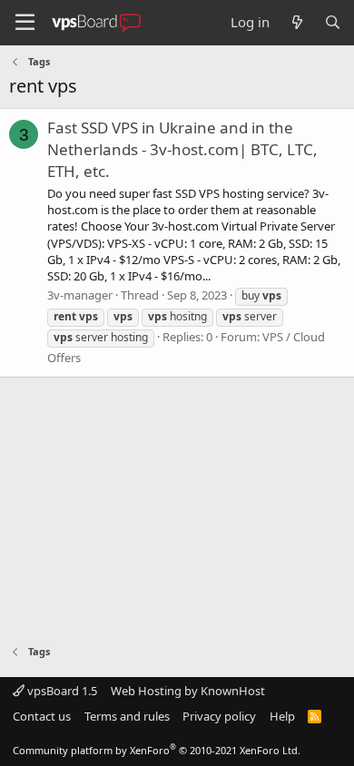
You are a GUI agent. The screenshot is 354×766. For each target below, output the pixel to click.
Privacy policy (219, 716)
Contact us (42, 716)
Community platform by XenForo (156, 750)
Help (282, 716)
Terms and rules (127, 716)
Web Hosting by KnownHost (188, 691)
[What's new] (296, 22)
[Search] (332, 22)
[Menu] (25, 22)
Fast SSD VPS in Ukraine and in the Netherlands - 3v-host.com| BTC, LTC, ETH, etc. (182, 149)
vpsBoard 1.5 (61, 691)
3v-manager (80, 295)
